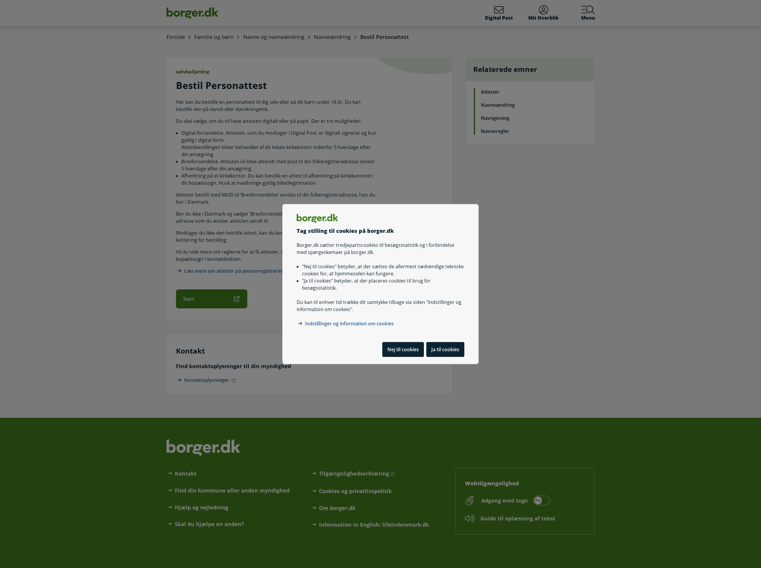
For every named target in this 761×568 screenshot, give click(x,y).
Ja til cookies (445, 349)
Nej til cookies (403, 349)
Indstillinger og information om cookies (349, 323)
